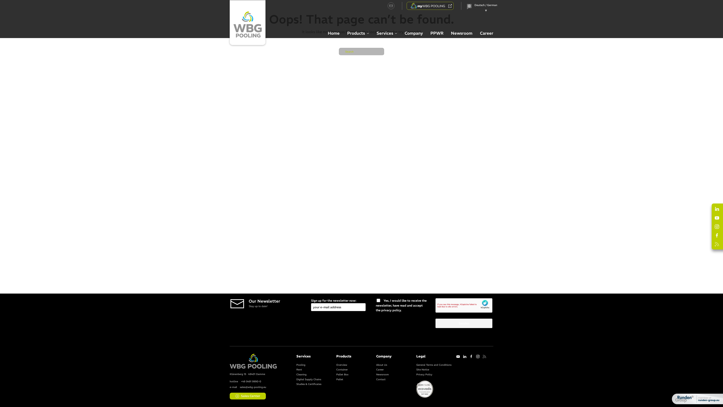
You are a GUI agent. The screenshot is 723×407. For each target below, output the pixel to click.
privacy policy (391, 310)
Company (414, 33)
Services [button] (385, 33)
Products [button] (356, 33)
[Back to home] (247, 22)
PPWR (436, 33)
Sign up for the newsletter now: (333, 300)
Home (334, 33)
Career (486, 33)
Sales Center (250, 396)
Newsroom (461, 33)
